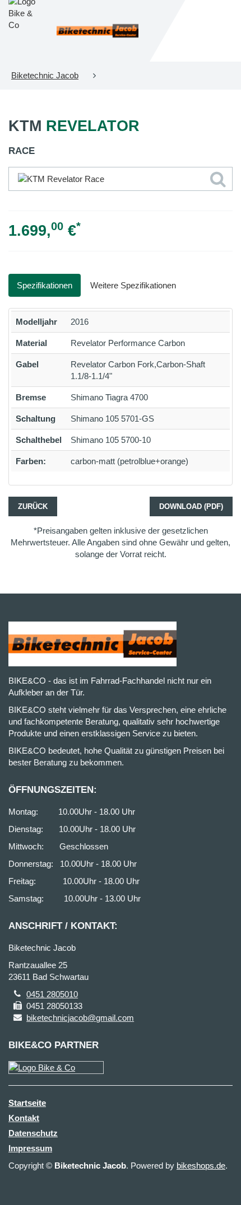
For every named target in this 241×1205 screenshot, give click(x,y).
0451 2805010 (52, 994)
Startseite (27, 1103)
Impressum (30, 1148)
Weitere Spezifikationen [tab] (133, 285)
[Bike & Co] (56, 1067)
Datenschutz (33, 1133)
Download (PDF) (191, 506)
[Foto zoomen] (120, 179)
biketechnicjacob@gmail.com (80, 1017)
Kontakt (23, 1118)
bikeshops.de (201, 1165)
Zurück (33, 506)
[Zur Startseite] (97, 31)
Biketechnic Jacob (44, 75)
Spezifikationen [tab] (44, 285)
